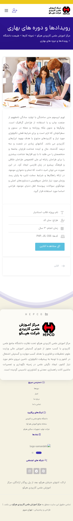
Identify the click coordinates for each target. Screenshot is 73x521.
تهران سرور (27, 510)
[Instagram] (30, 471)
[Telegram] (36, 471)
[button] (50, 247)
